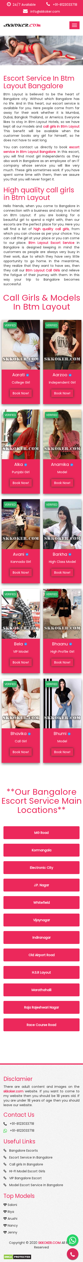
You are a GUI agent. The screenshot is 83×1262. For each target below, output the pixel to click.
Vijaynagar (41, 920)
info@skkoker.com (44, 11)
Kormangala (41, 850)
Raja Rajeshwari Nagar (41, 1007)
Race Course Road (41, 1025)
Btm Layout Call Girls (43, 270)
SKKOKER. (22, 25)
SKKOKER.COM (49, 1242)
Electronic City (41, 867)
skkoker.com (13, 1091)
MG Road (41, 832)
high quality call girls (51, 229)
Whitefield (41, 902)
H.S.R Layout (41, 972)
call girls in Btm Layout (61, 126)
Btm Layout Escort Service (51, 242)
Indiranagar (42, 937)
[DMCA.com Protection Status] (17, 1256)
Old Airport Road (42, 955)
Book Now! (21, 393)
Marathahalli (41, 990)
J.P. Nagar (41, 885)
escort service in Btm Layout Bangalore (41, 149)
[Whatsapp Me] (72, 1240)
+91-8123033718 (63, 4)
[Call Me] (72, 1254)
